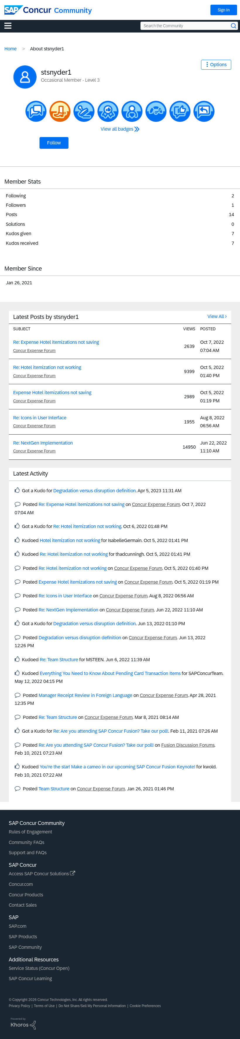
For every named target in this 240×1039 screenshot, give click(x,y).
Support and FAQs (28, 852)
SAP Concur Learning (30, 978)
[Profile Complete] (156, 111)
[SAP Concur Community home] (27, 10)
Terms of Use (44, 1006)
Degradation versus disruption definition (94, 490)
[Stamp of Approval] (84, 111)
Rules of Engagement (30, 831)
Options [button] (218, 64)
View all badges (117, 129)
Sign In (224, 10)
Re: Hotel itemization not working (47, 367)
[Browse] (10, 25)
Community (73, 10)
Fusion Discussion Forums (188, 745)
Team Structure (54, 788)
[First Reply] (204, 111)
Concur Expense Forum (34, 350)
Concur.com (21, 884)
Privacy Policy (19, 1006)
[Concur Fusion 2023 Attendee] (60, 111)
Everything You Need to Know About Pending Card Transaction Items (110, 673)
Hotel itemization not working (70, 540)
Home (10, 48)
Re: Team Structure (59, 659)
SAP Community (25, 947)
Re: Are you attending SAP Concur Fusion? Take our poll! (110, 731)
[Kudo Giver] (108, 111)
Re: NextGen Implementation (43, 442)
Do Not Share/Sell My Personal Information (92, 1006)
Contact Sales (23, 905)
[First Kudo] (180, 111)
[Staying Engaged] (132, 111)
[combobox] (189, 26)
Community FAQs (26, 842)
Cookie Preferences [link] (145, 1006)
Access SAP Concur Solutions (39, 873)
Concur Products (26, 894)
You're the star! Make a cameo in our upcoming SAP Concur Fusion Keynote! (117, 766)
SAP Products (23, 936)
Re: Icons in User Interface (39, 417)
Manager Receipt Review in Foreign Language (85, 695)
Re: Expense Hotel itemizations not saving (56, 342)
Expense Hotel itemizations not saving (52, 392)
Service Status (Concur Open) (39, 968)
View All (216, 316)
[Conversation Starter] (36, 111)
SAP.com (17, 926)
